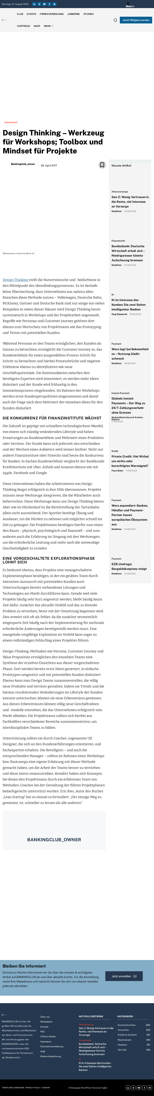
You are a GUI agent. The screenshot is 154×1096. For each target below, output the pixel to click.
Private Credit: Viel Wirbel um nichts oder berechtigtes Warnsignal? (130, 461)
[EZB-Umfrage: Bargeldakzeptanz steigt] (130, 546)
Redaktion (117, 211)
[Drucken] (58, 266)
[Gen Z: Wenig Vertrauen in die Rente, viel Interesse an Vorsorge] (130, 179)
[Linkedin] (34, 4)
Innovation (11, 122)
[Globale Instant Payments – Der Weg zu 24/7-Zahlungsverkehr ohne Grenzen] (130, 380)
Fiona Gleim (117, 470)
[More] (76, 266)
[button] (115, 20)
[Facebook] (49, 4)
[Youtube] (44, 4)
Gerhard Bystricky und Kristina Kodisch (127, 418)
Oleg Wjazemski (119, 314)
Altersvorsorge (120, 192)
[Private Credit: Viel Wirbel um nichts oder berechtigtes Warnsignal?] (130, 438)
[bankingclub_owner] (6, 164)
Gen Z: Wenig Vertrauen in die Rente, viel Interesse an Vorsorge (130, 201)
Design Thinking (15, 280)
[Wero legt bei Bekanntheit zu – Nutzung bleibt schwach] (130, 331)
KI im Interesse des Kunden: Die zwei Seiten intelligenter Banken (129, 304)
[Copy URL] (67, 266)
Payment (116, 344)
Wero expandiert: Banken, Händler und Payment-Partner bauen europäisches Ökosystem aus (130, 515)
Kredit (115, 451)
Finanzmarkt (118, 241)
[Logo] (4, 20)
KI (113, 295)
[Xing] (39, 4)
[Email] (32, 266)
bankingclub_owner (23, 164)
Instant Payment (121, 393)
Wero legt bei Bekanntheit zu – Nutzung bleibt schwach (130, 353)
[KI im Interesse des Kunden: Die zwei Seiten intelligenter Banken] (130, 282)
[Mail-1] (54, 4)
